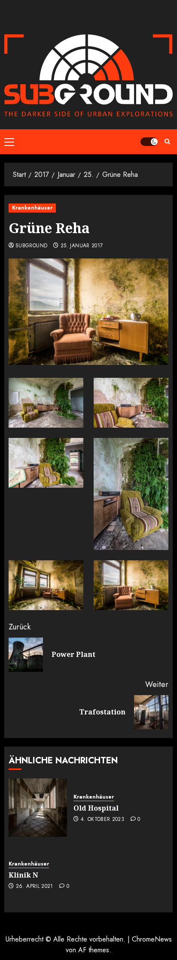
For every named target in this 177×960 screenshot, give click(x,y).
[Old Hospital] (38, 807)
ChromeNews (152, 939)
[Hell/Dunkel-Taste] (149, 141)
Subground (31, 246)
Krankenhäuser (32, 208)
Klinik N (23, 875)
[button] (9, 142)
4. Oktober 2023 (102, 819)
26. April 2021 (34, 886)
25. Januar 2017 (82, 246)
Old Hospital (96, 808)
